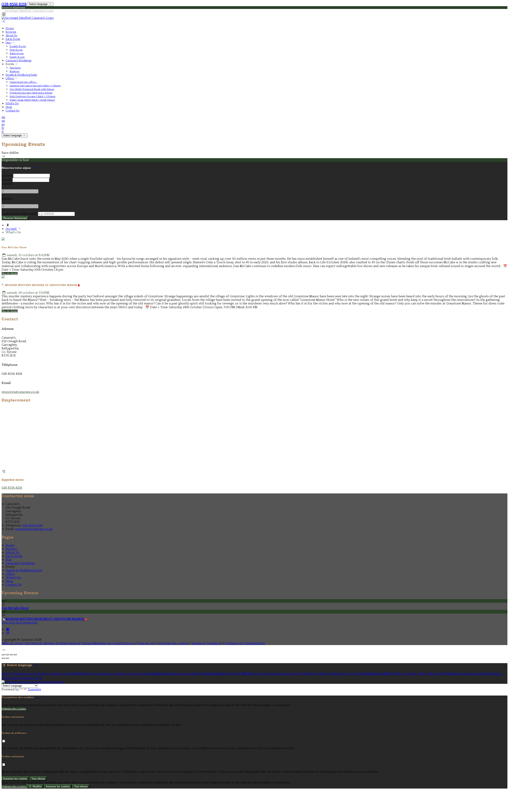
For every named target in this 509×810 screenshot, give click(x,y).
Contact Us (12, 110)
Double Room (18, 46)
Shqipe (497, 673)
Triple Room (17, 53)
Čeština (236, 673)
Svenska (474, 673)
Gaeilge (119, 673)
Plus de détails (10, 273)
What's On (12, 103)
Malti (195, 673)
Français (44, 673)
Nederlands (337, 673)
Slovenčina (27, 678)
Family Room (17, 57)
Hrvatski (265, 673)
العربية (98, 673)
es (3, 124)
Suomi (108, 673)
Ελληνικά (78, 673)
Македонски (159, 673)
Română (461, 673)
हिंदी (244, 673)
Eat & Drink (13, 39)
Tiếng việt (434, 673)
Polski (421, 673)
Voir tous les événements (20, 622)
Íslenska (313, 673)
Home (10, 28)
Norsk (324, 673)
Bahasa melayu (179, 673)
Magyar (253, 673)
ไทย (360, 673)
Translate (34, 689)
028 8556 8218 (14, 4)
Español (31, 673)
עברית (302, 673)
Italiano (56, 673)
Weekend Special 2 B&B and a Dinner (31, 92)
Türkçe (352, 673)
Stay (8, 42)
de (3, 117)
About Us (11, 35)
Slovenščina (10, 678)
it (3, 131)
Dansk (67, 673)
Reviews (11, 32)
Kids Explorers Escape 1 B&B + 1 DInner (32, 96)
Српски (485, 673)
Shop (9, 107)
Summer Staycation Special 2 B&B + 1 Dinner (35, 85)
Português (409, 673)
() (19, 214)
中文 (39, 678)
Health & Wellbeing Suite (21, 75)
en (3, 121)
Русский (449, 673)
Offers (10, 78)
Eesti (89, 673)
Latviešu (144, 673)
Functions (15, 67)
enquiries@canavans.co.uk (20, 392)
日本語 (385, 673)
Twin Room (16, 49)
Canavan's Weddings (18, 60)
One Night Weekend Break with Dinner (32, 89)
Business (14, 71)
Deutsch (8, 673)
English (19, 673)
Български (207, 673)
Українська (372, 673)
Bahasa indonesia (285, 673)
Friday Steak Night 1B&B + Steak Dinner (32, 100)
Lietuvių (131, 673)
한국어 (396, 673)
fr (3, 128)
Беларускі (223, 673)
